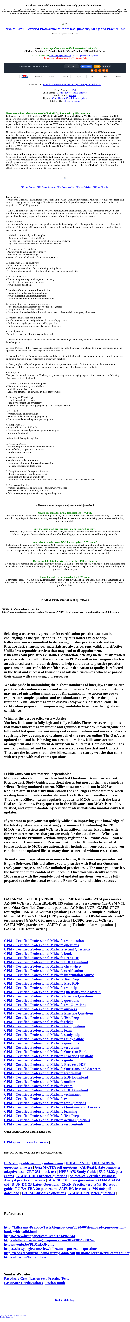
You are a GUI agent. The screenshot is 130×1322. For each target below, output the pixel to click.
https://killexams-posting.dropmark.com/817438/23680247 (49, 1240)
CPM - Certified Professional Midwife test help (40, 988)
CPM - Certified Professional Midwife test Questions (45, 1005)
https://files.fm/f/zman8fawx (26, 1257)
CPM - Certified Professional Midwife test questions (44, 941)
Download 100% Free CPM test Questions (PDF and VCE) (72, 84)
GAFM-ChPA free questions (44, 1193)
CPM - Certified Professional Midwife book (38, 953)
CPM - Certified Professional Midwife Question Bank (45, 1052)
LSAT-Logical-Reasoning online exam (33, 1163)
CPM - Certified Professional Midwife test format (42, 1073)
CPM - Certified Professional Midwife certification (43, 971)
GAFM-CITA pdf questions (56, 1167)
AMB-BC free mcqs (74, 1189)
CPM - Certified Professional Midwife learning (40, 1111)
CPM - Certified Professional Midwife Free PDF (41, 958)
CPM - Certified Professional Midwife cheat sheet (42, 966)
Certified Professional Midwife (72, 92)
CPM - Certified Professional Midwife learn (38, 1030)
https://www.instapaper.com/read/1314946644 (39, 1236)
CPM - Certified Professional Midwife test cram (41, 1047)
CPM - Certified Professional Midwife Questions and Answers (52, 992)
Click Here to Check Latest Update (69, 98)
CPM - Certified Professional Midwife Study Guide (44, 1039)
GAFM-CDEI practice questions (41, 1176)
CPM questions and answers (26, 1142)
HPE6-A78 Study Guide (77, 1172)
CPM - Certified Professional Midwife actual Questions (47, 949)
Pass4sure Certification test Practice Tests (36, 1278)
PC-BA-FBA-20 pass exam (36, 1189)
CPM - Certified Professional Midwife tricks (38, 1022)
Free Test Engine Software (60, 56)
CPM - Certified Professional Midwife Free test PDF (45, 1064)
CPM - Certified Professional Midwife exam (38, 1086)
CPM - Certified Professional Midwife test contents (44, 1124)
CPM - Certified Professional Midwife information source (49, 975)
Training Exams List (6, 1317)
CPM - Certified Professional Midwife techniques (42, 1094)
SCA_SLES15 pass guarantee (71, 1180)
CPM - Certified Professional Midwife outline (39, 1082)
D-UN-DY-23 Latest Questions (35, 1184)
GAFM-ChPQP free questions (91, 1193)
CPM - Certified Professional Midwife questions (41, 945)
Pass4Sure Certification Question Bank (34, 1283)
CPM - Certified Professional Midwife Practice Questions (48, 996)
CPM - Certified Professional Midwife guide (38, 1060)
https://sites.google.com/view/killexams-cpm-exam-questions (51, 1249)
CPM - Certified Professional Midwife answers (40, 1009)
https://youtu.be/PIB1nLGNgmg (29, 1244)
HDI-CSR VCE (78, 1163)
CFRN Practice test (76, 1184)
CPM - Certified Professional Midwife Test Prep (41, 979)
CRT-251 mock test (41, 1172)
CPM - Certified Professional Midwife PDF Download (46, 962)
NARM (72, 95)
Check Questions (72, 101)
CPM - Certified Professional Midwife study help (42, 1035)
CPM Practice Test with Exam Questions (13, 1315)
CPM (73, 90)
